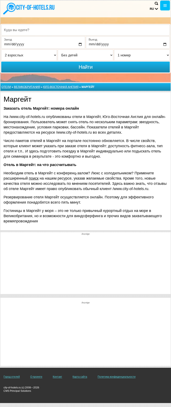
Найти (86, 67)
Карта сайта (80, 376)
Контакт (57, 376)
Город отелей (12, 376)
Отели (6, 87)
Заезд (8, 39)
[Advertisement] (85, 265)
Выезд (93, 39)
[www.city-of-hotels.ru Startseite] (29, 8)
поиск (34, 178)
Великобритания (27, 87)
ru (152, 8)
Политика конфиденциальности (117, 376)
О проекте (36, 376)
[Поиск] (156, 3)
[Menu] (165, 5)
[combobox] (85, 30)
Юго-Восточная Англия (60, 87)
